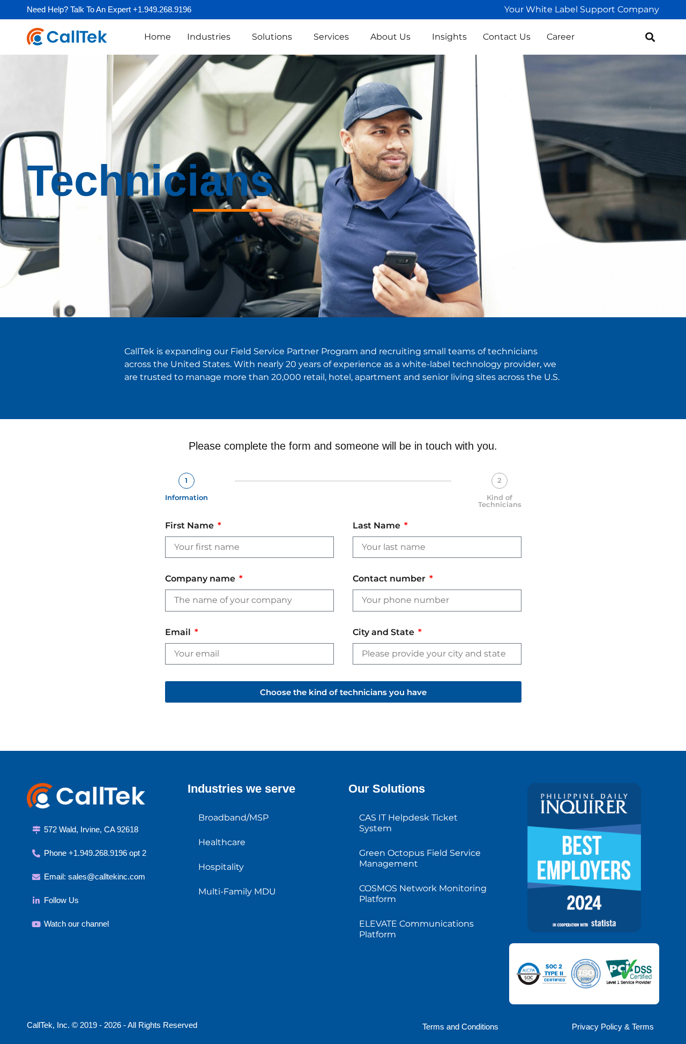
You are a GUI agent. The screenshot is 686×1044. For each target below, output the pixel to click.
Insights (449, 37)
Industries (208, 37)
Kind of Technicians (499, 501)
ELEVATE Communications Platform (416, 929)
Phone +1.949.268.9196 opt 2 (95, 852)
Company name (201, 579)
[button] (650, 37)
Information (186, 497)
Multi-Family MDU (237, 891)
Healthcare (221, 842)
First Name (190, 526)
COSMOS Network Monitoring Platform (423, 893)
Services (331, 37)
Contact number (390, 579)
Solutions (272, 37)
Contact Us (507, 37)
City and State (384, 632)
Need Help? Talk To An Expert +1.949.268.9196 (109, 9)
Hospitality (221, 867)
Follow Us (61, 900)
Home (157, 37)
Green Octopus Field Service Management (420, 858)
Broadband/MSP (233, 817)
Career (561, 37)
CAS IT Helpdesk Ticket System (408, 822)
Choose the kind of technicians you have (343, 692)
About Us (390, 37)
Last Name (377, 526)
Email (179, 632)
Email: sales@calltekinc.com (94, 876)
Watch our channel (76, 923)
